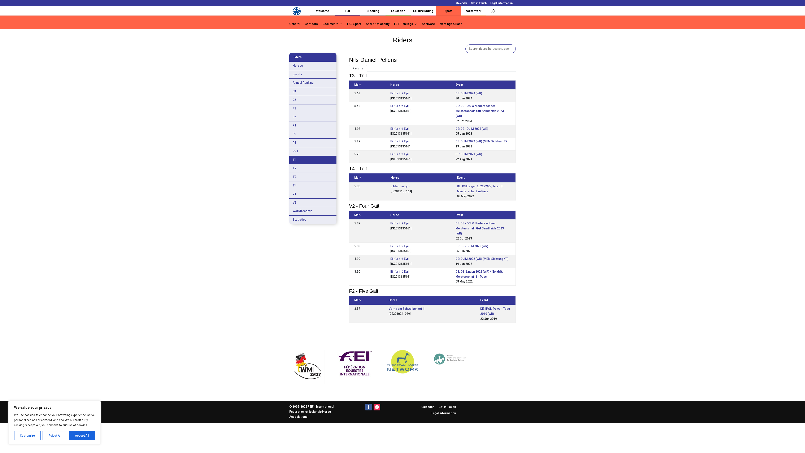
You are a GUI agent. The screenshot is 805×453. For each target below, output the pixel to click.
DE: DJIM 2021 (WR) (469, 154)
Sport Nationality (378, 24)
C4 (294, 91)
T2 (294, 168)
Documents (330, 24)
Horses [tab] (298, 65)
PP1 (295, 151)
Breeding (372, 11)
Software (428, 24)
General (294, 24)
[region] (54, 423)
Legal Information (501, 3)
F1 (294, 108)
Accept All (82, 435)
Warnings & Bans (450, 24)
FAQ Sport (354, 24)
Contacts (311, 24)
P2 (294, 134)
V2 (294, 202)
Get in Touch (479, 3)
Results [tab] (358, 68)
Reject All (54, 435)
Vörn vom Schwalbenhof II (407, 308)
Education (398, 11)
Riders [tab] (297, 57)
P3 (294, 142)
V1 (294, 194)
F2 (294, 117)
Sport (448, 11)
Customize (27, 435)
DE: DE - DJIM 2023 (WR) (472, 128)
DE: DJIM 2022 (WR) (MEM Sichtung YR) (482, 141)
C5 (294, 100)
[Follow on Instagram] (377, 407)
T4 (294, 185)
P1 (294, 125)
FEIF (348, 11)
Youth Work (473, 11)
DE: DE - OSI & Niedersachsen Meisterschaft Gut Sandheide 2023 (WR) (480, 111)
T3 (294, 176)
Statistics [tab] (299, 219)
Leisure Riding (423, 11)
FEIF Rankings (403, 24)
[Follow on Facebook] (368, 407)
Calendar (461, 3)
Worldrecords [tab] (302, 211)
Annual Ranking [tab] (303, 82)
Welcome (322, 11)
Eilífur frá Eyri (399, 93)
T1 (294, 159)
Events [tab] (297, 74)
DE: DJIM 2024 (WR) (469, 93)
